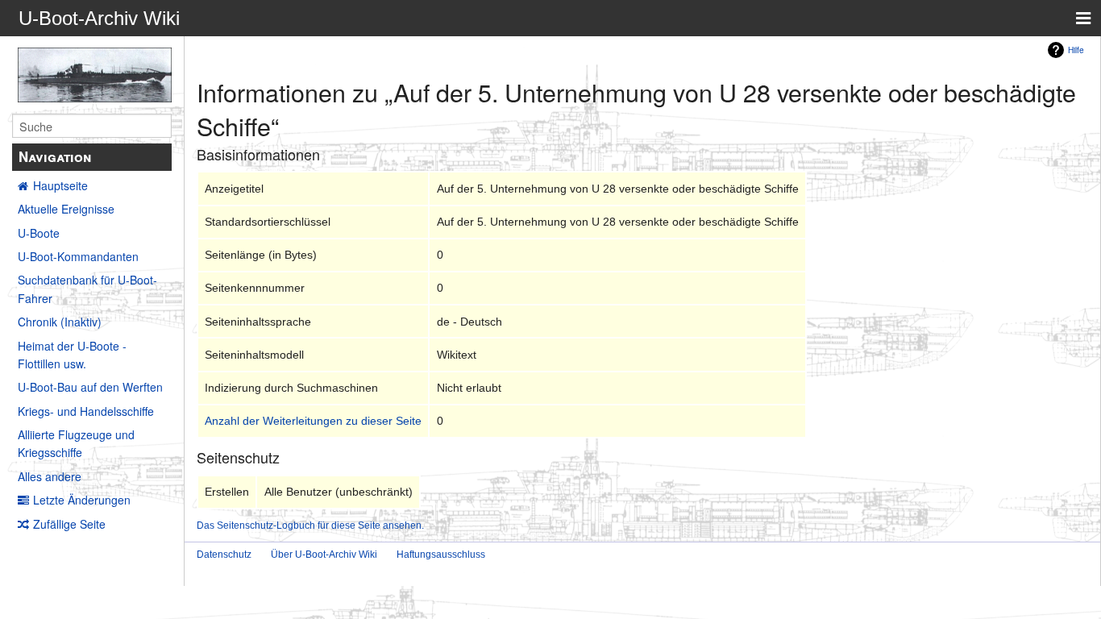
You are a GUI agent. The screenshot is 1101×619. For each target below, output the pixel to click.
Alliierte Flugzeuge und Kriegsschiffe (76, 443)
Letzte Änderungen (82, 500)
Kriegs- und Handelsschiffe (86, 411)
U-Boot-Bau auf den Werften (90, 387)
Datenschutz (224, 554)
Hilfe (1076, 50)
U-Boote (39, 233)
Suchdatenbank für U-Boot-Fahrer (87, 288)
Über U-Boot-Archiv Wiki (324, 554)
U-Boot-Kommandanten (78, 256)
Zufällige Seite (69, 524)
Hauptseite (60, 185)
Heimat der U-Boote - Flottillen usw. (72, 355)
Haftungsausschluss (441, 554)
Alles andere (49, 476)
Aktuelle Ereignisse (66, 209)
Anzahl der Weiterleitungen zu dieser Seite (313, 420)
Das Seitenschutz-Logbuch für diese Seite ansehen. (310, 525)
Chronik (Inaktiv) (60, 322)
